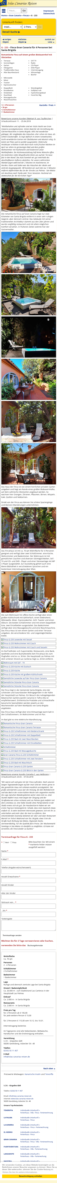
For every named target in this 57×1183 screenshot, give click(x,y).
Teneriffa (49, 1074)
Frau (14, 842)
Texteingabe (6, 918)
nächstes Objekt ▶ (22, 40)
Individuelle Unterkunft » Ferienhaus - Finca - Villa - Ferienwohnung (36, 1140)
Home (4, 15)
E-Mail (4, 859)
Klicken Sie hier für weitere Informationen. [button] (20, 1172)
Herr (7, 842)
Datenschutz (49, 13)
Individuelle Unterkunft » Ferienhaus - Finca (30, 1118)
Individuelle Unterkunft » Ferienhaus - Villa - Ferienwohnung (33, 1148)
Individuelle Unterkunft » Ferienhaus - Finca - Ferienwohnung (34, 1126)
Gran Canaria (15, 15)
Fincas (26, 15)
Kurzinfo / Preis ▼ (47, 105)
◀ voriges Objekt (7, 40)
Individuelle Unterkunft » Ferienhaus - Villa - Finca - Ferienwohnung (36, 1111)
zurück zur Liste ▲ (50, 40)
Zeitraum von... (8, 902)
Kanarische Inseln (33, 1074)
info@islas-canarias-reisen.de (17, 1056)
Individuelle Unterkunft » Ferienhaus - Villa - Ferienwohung (33, 1155)
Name (4, 851)
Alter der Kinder (8, 893)
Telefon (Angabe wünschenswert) (16, 867)
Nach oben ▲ (49, 1068)
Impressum (48, 11)
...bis (4, 910)
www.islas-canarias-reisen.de (22, 1099)
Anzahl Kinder (7, 885)
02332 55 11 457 (11, 1050)
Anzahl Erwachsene (10, 876)
